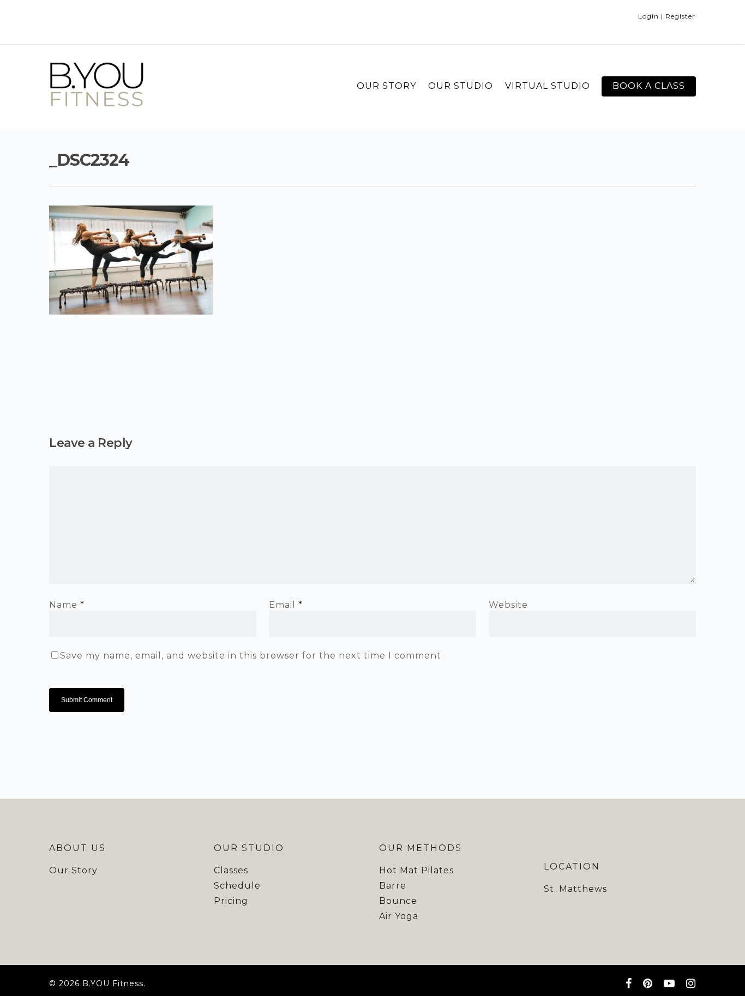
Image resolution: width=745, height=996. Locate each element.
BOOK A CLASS (648, 86)
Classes (231, 870)
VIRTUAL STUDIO (547, 86)
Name (67, 605)
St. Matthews (575, 889)
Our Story (73, 870)
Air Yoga (398, 916)
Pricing (231, 901)
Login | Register (666, 16)
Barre (392, 885)
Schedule (237, 885)
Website (508, 605)
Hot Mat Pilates (416, 870)
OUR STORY (386, 86)
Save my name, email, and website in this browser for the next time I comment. (251, 655)
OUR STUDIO (460, 86)
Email (286, 605)
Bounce (398, 901)
